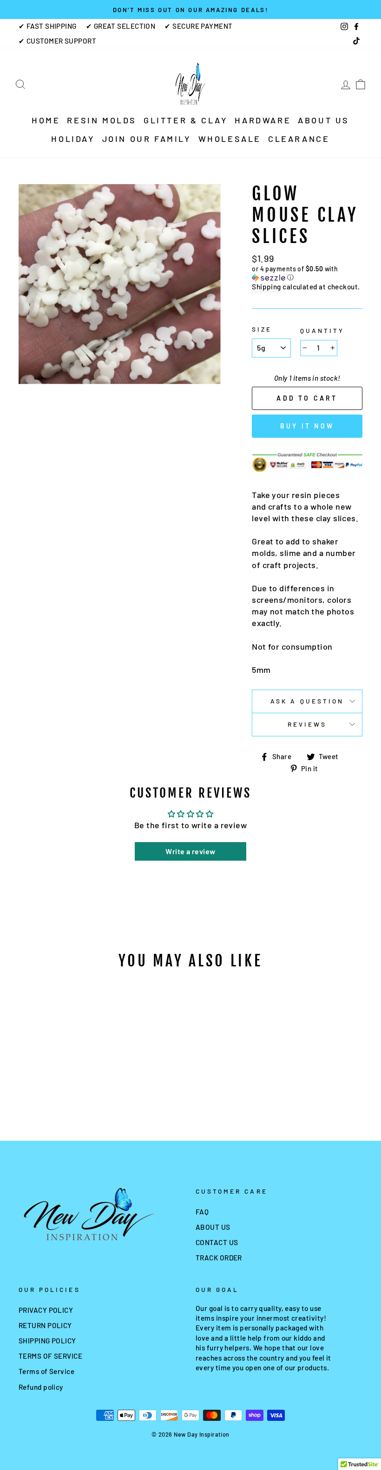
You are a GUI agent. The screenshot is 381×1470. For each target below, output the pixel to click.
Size (262, 329)
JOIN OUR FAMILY (146, 139)
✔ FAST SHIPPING (48, 26)
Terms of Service (46, 1371)
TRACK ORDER (219, 1257)
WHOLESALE (229, 139)
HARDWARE (263, 120)
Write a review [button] (190, 851)
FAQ (202, 1212)
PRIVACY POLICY (46, 1310)
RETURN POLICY (45, 1325)
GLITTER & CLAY (186, 120)
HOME (46, 120)
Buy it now (307, 426)
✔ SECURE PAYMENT (198, 26)
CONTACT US (217, 1242)
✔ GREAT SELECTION (121, 26)
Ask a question (307, 701)
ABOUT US (323, 120)
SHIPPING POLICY (47, 1340)
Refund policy (41, 1387)
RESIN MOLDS (102, 120)
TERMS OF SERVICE (50, 1356)
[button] (307, 273)
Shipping (266, 286)
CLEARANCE (298, 139)
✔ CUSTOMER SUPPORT (57, 41)
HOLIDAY (73, 139)
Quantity (322, 330)
